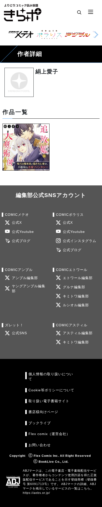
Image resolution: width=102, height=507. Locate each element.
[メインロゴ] (22, 12)
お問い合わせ (39, 445)
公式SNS (19, 333)
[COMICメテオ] (21, 34)
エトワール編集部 (78, 278)
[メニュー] (90, 12)
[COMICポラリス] (49, 34)
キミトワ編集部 (76, 296)
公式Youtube (23, 232)
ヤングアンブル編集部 (28, 288)
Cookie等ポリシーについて (51, 390)
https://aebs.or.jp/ (36, 493)
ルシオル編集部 (76, 305)
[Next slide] (96, 35)
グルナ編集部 (74, 287)
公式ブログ (21, 241)
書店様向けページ (43, 412)
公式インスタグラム (79, 241)
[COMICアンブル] (77, 34)
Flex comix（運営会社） (49, 434)
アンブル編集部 (25, 278)
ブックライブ (39, 423)
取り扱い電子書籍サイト (48, 401)
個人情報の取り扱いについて (50, 376)
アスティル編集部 (78, 333)
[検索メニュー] (79, 12)
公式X (17, 222)
